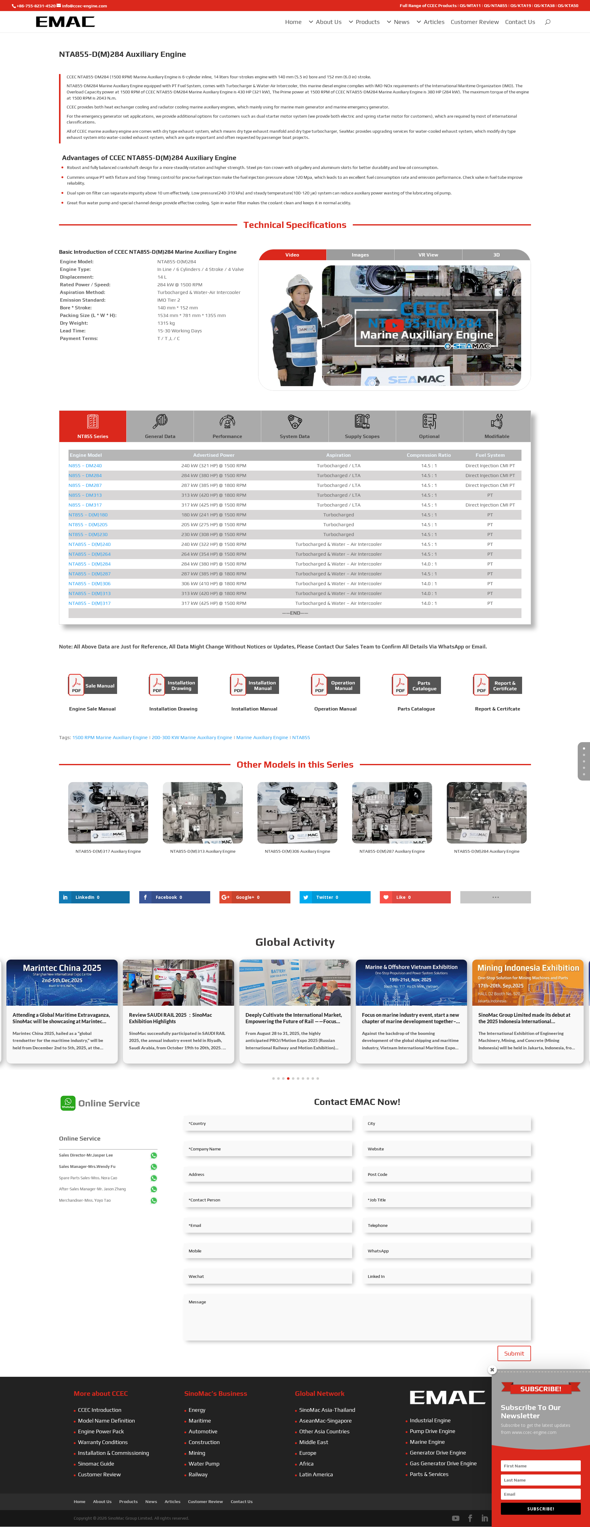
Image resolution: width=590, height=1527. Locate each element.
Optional (429, 436)
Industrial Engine (430, 1420)
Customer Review (475, 21)
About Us (329, 21)
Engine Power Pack (101, 1431)
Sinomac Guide (96, 1463)
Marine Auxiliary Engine (262, 737)
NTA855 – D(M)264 (90, 554)
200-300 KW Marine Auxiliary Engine (192, 737)
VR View (428, 255)
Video (292, 255)
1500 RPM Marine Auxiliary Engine (110, 737)
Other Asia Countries (324, 1431)
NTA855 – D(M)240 (90, 544)
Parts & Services (429, 1474)
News (402, 21)
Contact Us (520, 21)
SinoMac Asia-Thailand (327, 1410)
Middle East (313, 1442)
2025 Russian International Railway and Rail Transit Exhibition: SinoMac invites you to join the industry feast (527, 1018)
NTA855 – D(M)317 (90, 603)
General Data (160, 436)
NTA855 (301, 737)
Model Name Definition (106, 1420)
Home (293, 21)
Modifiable (497, 436)
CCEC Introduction (99, 1410)
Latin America (316, 1474)
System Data (295, 436)
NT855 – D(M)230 (88, 534)
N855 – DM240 (85, 465)
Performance (227, 436)
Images (360, 255)
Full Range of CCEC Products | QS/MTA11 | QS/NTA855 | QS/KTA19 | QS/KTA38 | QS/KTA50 (489, 5)
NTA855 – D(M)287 (90, 574)
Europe (308, 1453)
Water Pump (204, 1463)
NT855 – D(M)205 (88, 524)
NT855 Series (92, 436)
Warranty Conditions (103, 1442)
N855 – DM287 (85, 485)
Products (368, 21)
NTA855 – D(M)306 (90, 583)
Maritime (200, 1420)
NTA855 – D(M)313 (90, 593)
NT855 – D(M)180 (88, 515)
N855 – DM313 (85, 495)
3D (497, 255)
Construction (204, 1442)
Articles (434, 21)
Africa (306, 1463)
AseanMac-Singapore (325, 1420)
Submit (514, 1353)
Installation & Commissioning (113, 1453)
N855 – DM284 (85, 475)
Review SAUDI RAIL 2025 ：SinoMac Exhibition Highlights (54, 1018)
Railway (198, 1474)
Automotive (203, 1431)
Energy (197, 1410)
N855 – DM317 (85, 505)
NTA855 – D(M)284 (90, 564)
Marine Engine (427, 1442)
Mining (197, 1453)
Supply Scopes (362, 436)
